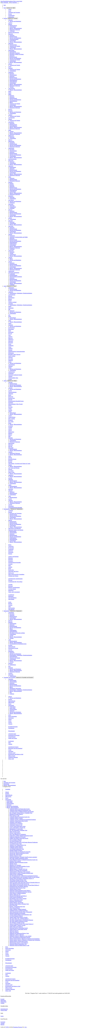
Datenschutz (3, 1001)
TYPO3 (7, 1027)
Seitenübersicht (4, 1009)
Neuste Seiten (4, 1010)
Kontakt (2, 999)
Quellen (2, 1003)
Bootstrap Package (17, 1027)
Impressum (3, 1000)
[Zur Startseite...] (9, 2)
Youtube (3, 1023)
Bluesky (2, 1024)
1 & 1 (25, 1027)
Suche (2, 1016)
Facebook (3, 1022)
